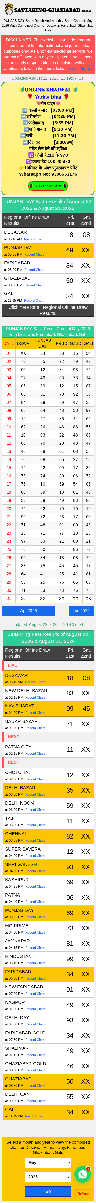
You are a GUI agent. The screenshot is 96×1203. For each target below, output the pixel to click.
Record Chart (34, 239)
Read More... (80, 68)
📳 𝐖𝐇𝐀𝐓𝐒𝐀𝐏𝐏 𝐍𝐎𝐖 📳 (48, 186)
